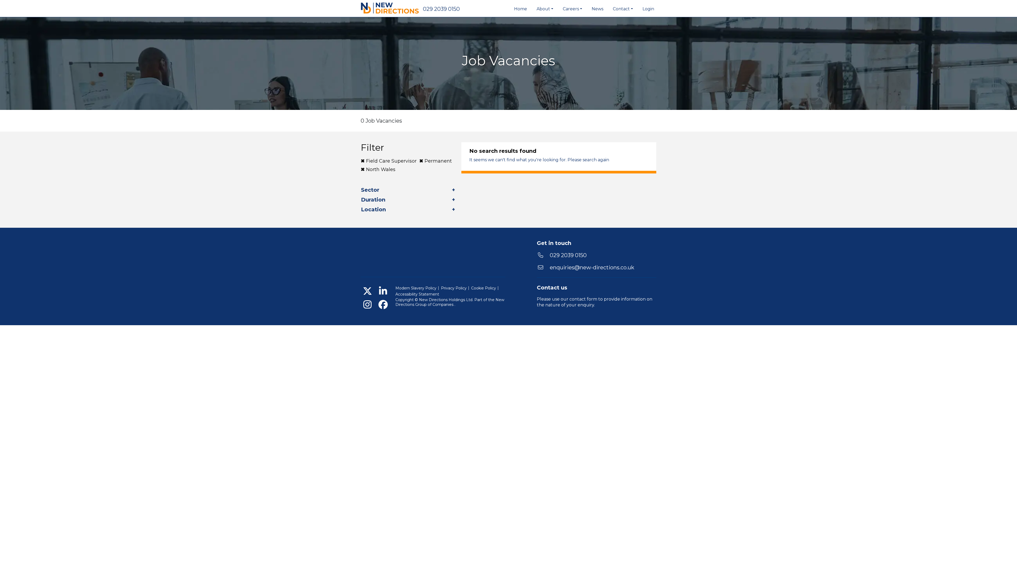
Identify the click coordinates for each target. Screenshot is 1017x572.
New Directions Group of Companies (449, 302)
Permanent (438, 161)
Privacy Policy (454, 288)
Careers (571, 8)
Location (373, 209)
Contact (621, 8)
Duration (373, 199)
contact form (583, 299)
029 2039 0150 (441, 9)
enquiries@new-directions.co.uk (592, 267)
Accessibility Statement (417, 294)
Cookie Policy (483, 288)
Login (648, 8)
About (543, 8)
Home (520, 8)
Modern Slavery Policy (415, 288)
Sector (370, 190)
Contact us (552, 287)
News (597, 8)
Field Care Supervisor (391, 161)
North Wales (380, 169)
